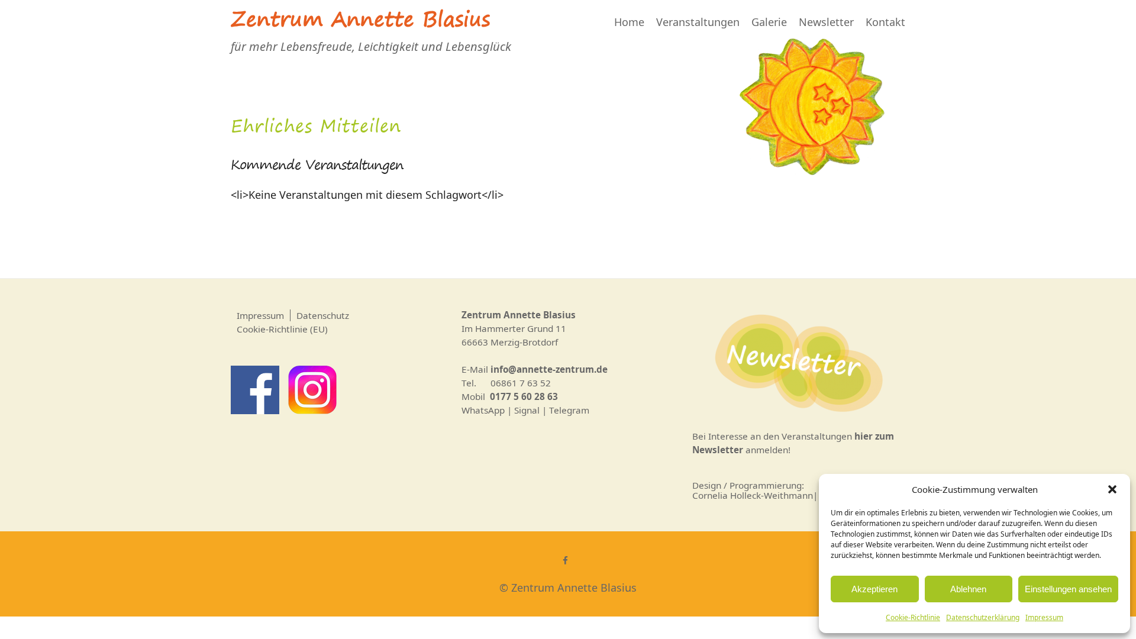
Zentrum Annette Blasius (360, 22)
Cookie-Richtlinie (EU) (282, 329)
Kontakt (885, 22)
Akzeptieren (874, 589)
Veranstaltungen (698, 22)
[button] (1112, 489)
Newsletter (826, 22)
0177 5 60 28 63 (524, 396)
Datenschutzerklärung (982, 617)
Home (629, 22)
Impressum (1044, 617)
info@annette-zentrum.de (549, 369)
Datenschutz (322, 315)
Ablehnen (968, 589)
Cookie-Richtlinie (913, 617)
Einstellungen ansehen (1068, 589)
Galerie (769, 22)
